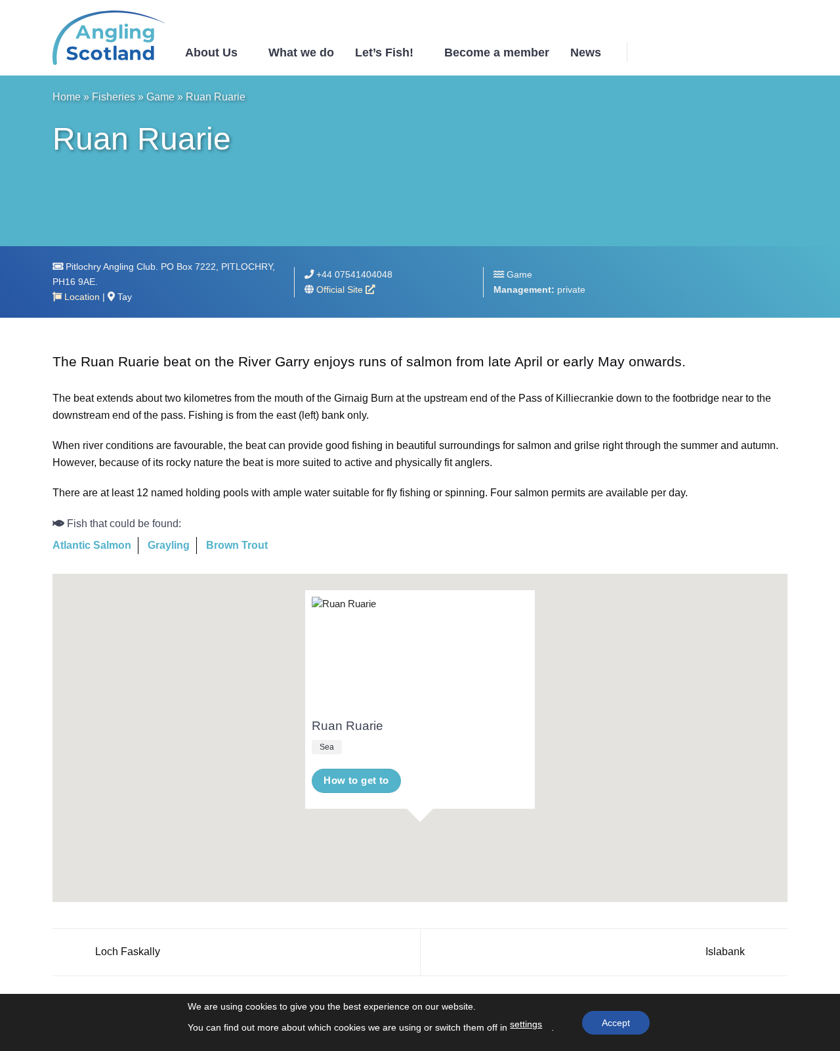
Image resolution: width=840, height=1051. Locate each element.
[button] (648, 52)
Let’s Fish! (384, 52)
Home (66, 96)
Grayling (169, 545)
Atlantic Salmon (91, 545)
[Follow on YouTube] (779, 52)
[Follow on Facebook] (728, 52)
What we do (301, 52)
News (585, 52)
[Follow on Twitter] (762, 52)
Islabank (726, 951)
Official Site (341, 289)
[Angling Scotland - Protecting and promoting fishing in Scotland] (108, 38)
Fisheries (113, 96)
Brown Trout (237, 545)
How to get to (356, 780)
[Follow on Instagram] (745, 52)
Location (81, 296)
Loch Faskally (126, 951)
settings (526, 1024)
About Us (211, 52)
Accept (616, 1023)
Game (160, 96)
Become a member (496, 52)
